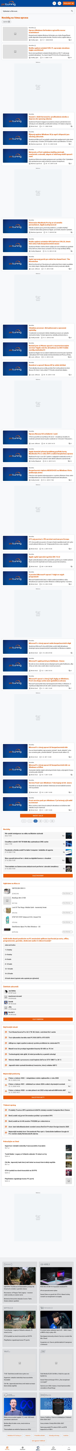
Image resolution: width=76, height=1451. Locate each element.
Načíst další (38, 815)
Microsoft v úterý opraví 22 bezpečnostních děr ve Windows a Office (49, 766)
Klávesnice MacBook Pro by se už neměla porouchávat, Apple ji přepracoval (45, 224)
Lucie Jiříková (35, 269)
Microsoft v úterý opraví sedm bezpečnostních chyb (50, 643)
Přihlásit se (69, 3)
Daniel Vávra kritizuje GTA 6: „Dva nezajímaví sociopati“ (55, 1381)
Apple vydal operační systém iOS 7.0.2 (44, 557)
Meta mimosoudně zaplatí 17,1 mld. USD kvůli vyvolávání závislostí (19, 1418)
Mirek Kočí (34, 126)
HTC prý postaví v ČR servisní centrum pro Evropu (49, 539)
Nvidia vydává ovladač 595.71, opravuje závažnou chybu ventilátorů (49, 49)
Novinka (31, 27)
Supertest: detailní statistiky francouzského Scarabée (25, 1146)
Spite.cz (7, 1156)
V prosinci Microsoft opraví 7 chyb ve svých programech (46, 576)
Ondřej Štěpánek (36, 251)
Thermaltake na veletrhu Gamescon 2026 (17, 1429)
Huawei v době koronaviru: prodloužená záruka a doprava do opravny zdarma (49, 118)
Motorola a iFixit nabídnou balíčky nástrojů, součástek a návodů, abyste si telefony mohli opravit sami (50, 154)
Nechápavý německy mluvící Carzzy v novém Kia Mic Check (56, 1337)
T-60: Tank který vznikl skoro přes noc (16, 1374)
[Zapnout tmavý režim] (59, 3)
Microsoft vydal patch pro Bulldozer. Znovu (46, 661)
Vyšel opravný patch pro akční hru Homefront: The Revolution (49, 260)
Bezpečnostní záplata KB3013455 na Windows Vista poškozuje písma (50, 471)
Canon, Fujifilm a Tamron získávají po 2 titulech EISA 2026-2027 (55, 1418)
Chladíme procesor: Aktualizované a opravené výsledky (47, 329)
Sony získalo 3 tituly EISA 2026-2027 (52, 1423)
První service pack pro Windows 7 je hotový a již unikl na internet (50, 801)
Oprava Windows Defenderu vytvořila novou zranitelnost (47, 31)
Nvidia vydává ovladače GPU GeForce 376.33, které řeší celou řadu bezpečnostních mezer (49, 243)
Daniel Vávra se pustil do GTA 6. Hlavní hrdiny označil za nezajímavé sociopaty (55, 1295)
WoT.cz (7, 1148)
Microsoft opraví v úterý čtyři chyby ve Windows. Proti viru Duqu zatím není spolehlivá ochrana (49, 680)
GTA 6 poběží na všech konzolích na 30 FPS (21, 1170)
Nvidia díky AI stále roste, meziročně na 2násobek (17, 1424)
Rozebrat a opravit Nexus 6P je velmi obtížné (47, 365)
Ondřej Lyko (34, 40)
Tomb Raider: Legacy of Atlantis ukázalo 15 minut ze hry (26, 1154)
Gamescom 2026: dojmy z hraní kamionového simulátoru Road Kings (55, 1387)
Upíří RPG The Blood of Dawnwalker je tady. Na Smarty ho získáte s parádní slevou (19, 1288)
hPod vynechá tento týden (48, 1290)
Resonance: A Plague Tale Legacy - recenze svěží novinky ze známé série (18, 1294)
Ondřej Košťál (35, 337)
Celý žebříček (38, 1019)
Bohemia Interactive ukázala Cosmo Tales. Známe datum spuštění (18, 1300)
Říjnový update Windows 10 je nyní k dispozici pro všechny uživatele (49, 135)
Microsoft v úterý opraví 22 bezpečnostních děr (48, 747)
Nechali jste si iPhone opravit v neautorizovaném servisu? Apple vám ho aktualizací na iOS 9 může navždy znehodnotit (49, 348)
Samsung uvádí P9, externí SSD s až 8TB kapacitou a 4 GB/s (53, 1428)
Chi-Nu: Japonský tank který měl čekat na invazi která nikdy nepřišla (30, 1162)
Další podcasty (38, 1097)
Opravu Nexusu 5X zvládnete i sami (43, 434)
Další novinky (38, 876)
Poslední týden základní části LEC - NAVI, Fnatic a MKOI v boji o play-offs (56, 1331)
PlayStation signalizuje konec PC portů (19, 1179)
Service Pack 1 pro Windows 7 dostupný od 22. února (50, 783)
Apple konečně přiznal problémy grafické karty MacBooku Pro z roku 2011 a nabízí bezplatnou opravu (51, 453)
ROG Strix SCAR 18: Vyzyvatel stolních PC (53, 1286)
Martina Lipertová (36, 144)
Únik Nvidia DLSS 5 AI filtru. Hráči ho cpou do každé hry (54, 1375)
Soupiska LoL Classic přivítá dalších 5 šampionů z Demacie (56, 1343)
